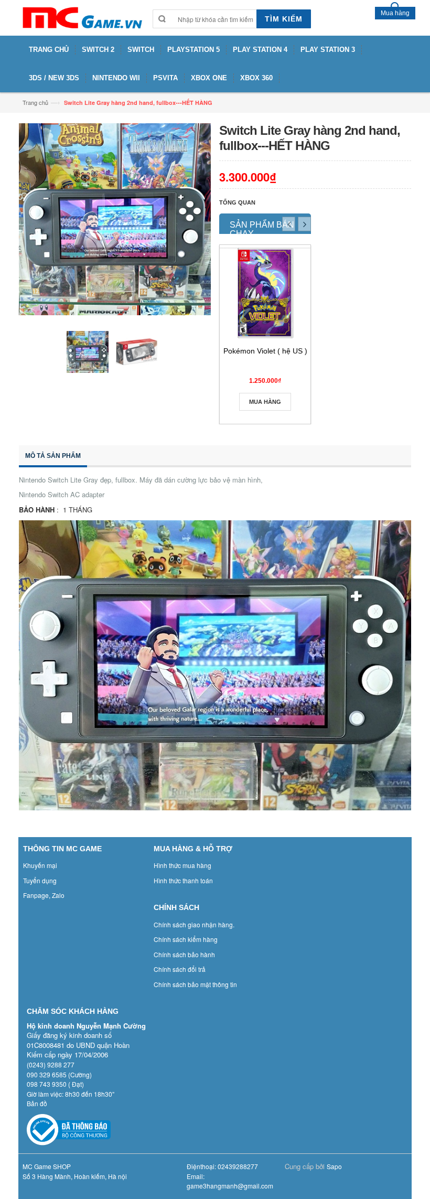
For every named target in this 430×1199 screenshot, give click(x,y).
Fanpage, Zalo (43, 895)
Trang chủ (35, 102)
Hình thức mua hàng (182, 865)
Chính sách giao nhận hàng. (194, 924)
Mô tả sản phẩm (53, 455)
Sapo (334, 1166)
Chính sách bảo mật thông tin (195, 984)
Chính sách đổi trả (180, 969)
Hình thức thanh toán (183, 880)
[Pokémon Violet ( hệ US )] (265, 293)
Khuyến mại (40, 865)
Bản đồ (37, 1103)
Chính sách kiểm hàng (186, 939)
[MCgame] (81, 18)
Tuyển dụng (40, 880)
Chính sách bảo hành (184, 954)
